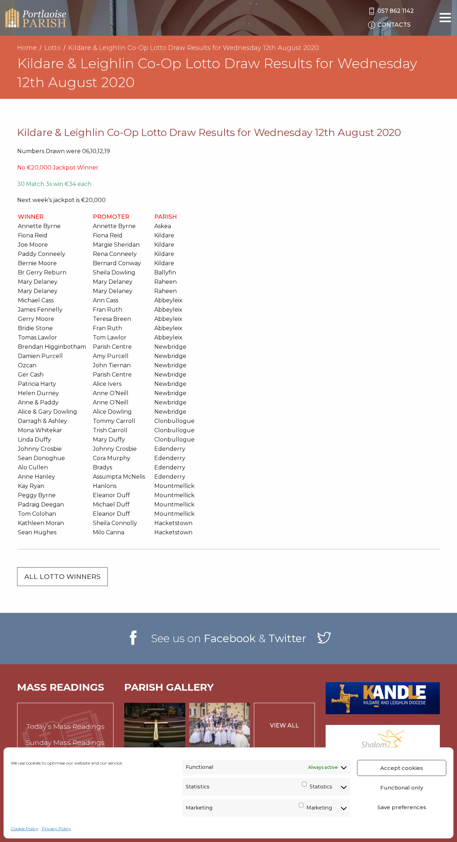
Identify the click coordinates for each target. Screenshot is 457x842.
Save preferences (401, 807)
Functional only (401, 787)
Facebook (230, 638)
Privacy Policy (56, 828)
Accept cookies (401, 768)
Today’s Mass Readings (65, 726)
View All (284, 725)
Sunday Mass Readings (65, 742)
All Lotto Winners (62, 577)
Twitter (287, 638)
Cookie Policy (24, 828)
